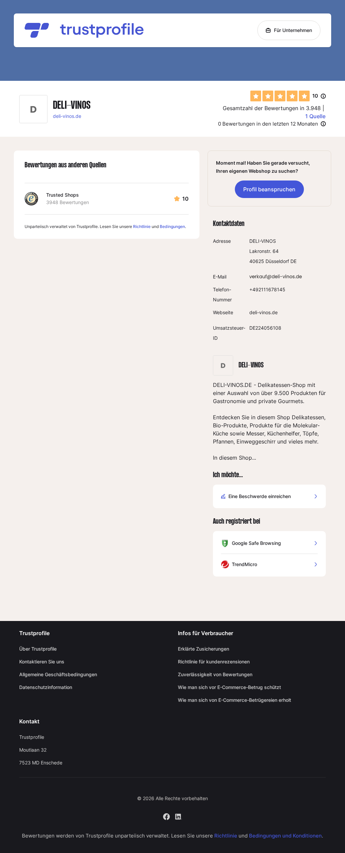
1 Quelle (315, 116)
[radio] (255, 96)
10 (319, 96)
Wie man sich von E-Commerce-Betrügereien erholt (234, 700)
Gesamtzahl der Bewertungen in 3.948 (272, 108)
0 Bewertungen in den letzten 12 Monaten (268, 124)
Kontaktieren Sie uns (41, 661)
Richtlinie (142, 226)
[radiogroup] (280, 96)
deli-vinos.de (67, 116)
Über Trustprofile (38, 649)
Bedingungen (172, 226)
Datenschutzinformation (45, 687)
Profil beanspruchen (269, 189)
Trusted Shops (62, 195)
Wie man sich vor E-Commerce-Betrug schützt (229, 687)
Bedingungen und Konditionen (285, 835)
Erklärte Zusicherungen (203, 649)
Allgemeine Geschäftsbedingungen (58, 674)
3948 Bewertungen (67, 202)
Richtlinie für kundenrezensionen (214, 661)
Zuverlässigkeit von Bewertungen (215, 674)
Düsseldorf (277, 261)
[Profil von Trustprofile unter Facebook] (166, 816)
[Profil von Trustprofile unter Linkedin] (178, 816)
